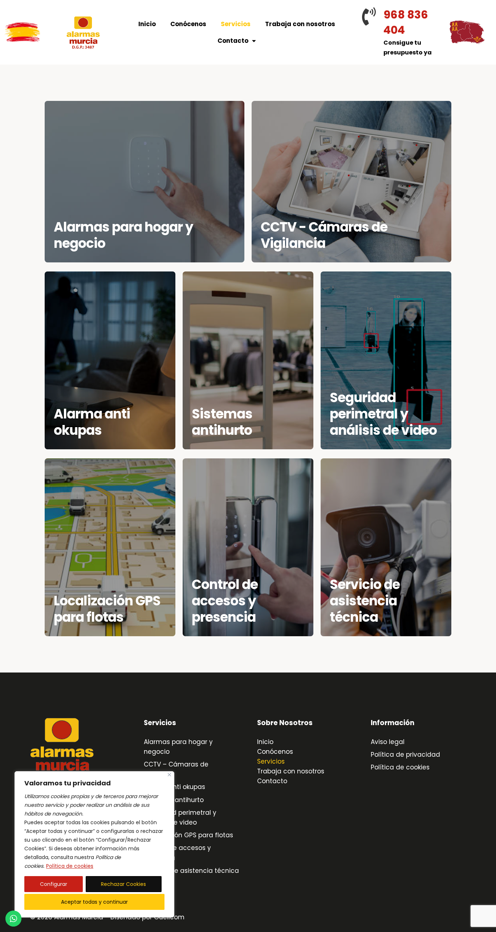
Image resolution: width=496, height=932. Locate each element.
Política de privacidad (405, 754)
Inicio (147, 24)
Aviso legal (387, 741)
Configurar (53, 884)
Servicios (236, 24)
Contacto (232, 40)
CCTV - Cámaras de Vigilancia (324, 235)
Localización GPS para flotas (107, 609)
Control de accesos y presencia (225, 600)
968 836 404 (405, 22)
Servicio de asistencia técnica (365, 600)
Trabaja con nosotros (300, 24)
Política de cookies (69, 866)
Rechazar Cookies (123, 884)
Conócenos (188, 24)
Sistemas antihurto (222, 422)
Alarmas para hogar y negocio (123, 235)
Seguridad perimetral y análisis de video (383, 414)
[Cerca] (169, 774)
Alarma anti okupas (92, 422)
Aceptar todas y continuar (94, 902)
